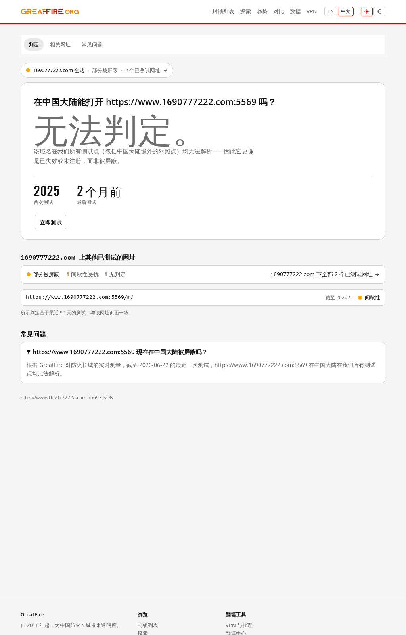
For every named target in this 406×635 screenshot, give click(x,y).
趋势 (262, 11)
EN (330, 11)
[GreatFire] (50, 12)
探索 (245, 11)
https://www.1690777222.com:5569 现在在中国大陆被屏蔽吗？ (120, 352)
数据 (295, 11)
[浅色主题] (367, 11)
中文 (345, 11)
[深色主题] (379, 11)
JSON (107, 397)
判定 (34, 44)
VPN (311, 11)
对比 (278, 11)
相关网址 (60, 44)
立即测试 (50, 221)
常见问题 (92, 44)
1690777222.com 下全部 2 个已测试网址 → (324, 274)
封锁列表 (223, 11)
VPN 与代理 (239, 625)
